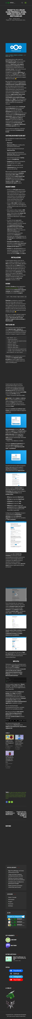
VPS (22, 796)
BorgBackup (16, 159)
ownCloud (12, 795)
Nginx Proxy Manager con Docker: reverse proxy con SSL (19, 958)
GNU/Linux (12, 793)
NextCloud (23, 793)
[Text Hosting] (16, 921)
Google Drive (17, 793)
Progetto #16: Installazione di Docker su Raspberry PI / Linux (10, 742)
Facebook (17, 971)
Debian (20, 244)
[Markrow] (10, 1001)
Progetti (16, 55)
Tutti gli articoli (16, 18)
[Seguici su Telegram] (16, 916)
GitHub (16, 974)
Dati (25, 792)
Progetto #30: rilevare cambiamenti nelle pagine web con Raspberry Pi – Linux (9, 759)
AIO (9, 792)
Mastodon (13, 945)
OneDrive (7, 795)
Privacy (16, 795)
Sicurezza (15, 796)
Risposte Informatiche (21, 1014)
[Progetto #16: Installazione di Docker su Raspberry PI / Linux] (10, 737)
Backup (19, 792)
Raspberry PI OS (11, 246)
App (16, 792)
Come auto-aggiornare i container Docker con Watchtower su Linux (19, 742)
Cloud (22, 792)
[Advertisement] (16, 33)
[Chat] (16, 918)
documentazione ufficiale (12, 288)
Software (20, 55)
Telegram (17, 977)
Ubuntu (17, 246)
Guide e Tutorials (9, 55)
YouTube (17, 980)
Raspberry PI (20, 795)
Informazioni (11, 899)
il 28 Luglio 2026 (17, 960)
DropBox (7, 793)
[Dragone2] (10, 991)
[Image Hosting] (16, 924)
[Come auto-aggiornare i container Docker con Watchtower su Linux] (19, 737)
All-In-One (13, 792)
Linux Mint (14, 940)
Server (10, 796)
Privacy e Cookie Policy (20, 1016)
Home (10, 18)
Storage (19, 796)
